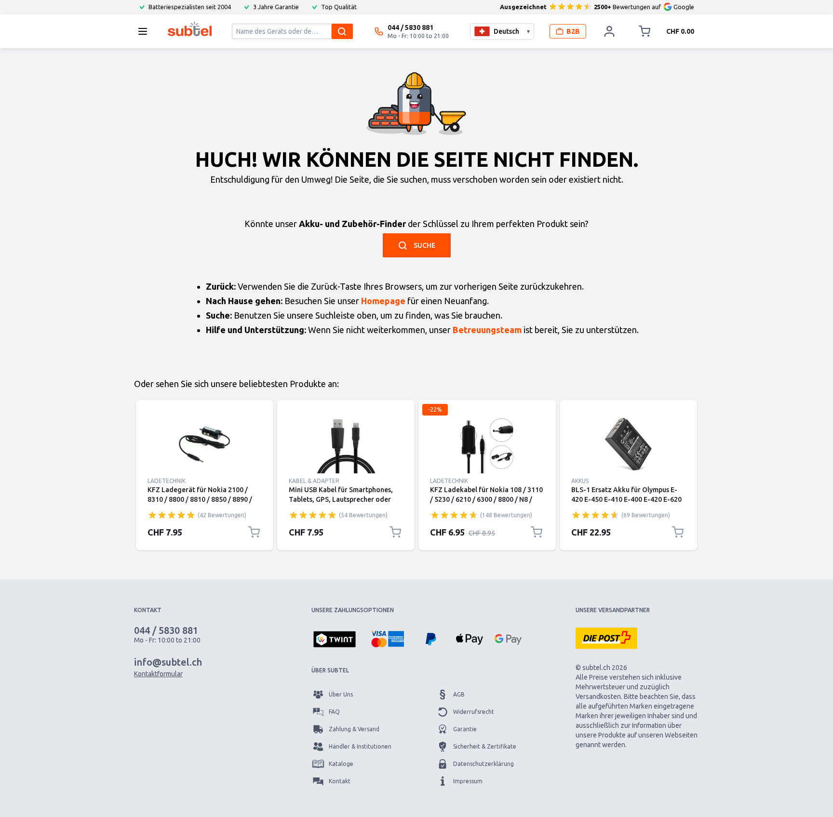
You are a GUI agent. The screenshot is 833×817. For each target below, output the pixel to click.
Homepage (383, 301)
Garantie (465, 729)
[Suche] (342, 31)
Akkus (580, 481)
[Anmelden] (609, 31)
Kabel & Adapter (314, 481)
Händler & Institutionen (360, 746)
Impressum (468, 781)
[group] (172, 515)
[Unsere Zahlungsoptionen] (334, 640)
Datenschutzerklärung (483, 764)
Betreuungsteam (487, 330)
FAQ (334, 712)
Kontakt (339, 781)
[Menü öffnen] (145, 31)
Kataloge (341, 764)
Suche (424, 245)
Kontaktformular (158, 674)
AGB (459, 694)
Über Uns (341, 694)
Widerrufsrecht (473, 712)
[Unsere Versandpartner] (606, 638)
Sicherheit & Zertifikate (484, 746)
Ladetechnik (167, 481)
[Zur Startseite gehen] (190, 29)
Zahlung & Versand (354, 729)
